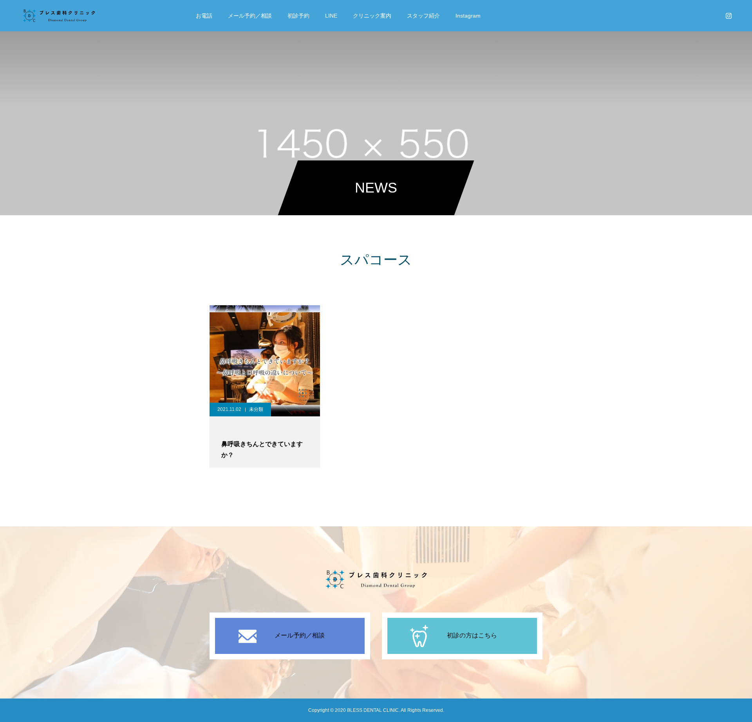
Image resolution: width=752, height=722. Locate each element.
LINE (331, 16)
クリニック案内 (372, 16)
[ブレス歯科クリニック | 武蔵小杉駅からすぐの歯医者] (59, 15)
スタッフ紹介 (423, 16)
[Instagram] (728, 16)
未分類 (256, 409)
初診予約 (298, 16)
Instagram (468, 16)
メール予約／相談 (250, 16)
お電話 (204, 16)
